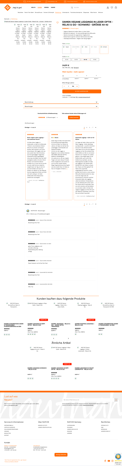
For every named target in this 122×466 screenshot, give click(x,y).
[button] (108, 7)
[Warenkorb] (116, 7)
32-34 (66, 59)
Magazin (69, 431)
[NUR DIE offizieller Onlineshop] (13, 7)
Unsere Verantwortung (45, 427)
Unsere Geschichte (72, 429)
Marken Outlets (42, 425)
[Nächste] (95, 127)
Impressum (104, 429)
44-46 (94, 59)
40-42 (85, 59)
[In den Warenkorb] (1, 1)
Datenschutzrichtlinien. (88, 405)
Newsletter (7, 433)
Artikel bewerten (74, 117)
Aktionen (100, 12)
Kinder (53, 7)
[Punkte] (7, 334)
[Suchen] (72, 7)
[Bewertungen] (7, 328)
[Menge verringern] (64, 86)
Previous (5, 21)
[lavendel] (33, 334)
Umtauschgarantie (9, 427)
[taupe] (28, 334)
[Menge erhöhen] (77, 86)
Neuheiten (20, 12)
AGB (102, 427)
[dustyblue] (28, 378)
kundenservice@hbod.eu (40, 447)
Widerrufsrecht (105, 431)
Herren (46, 7)
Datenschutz (104, 425)
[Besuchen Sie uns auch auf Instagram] (112, 461)
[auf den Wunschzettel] (57, 22)
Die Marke (69, 427)
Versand (76, 67)
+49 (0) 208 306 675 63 (38, 448)
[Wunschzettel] (112, 7)
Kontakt (6, 435)
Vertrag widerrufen (61, 454)
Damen (40, 7)
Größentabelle (8, 425)
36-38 (76, 59)
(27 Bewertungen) (74, 28)
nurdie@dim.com (9, 448)
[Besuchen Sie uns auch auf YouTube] (108, 461)
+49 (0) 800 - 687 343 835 (10, 450)
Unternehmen (71, 425)
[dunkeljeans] (52, 334)
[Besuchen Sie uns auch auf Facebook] (105, 461)
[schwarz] (9, 334)
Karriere (69, 433)
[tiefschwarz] (56, 334)
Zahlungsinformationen (11, 429)
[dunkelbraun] (31, 334)
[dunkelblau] (5, 334)
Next (68, 338)
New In (33, 7)
